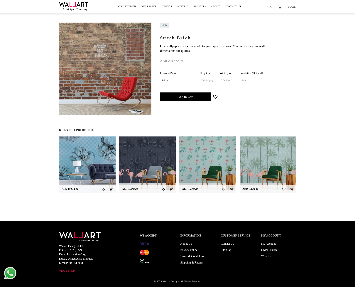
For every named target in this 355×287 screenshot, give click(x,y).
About (215, 6)
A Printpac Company (75, 9)
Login (292, 6)
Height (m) (206, 73)
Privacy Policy (188, 249)
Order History (269, 249)
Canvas (167, 6)
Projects (199, 6)
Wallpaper (149, 6)
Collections (127, 6)
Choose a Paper (168, 73)
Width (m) (225, 73)
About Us (186, 243)
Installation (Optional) (251, 73)
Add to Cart (185, 97)
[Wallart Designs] (73, 4)
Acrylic (182, 6)
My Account (268, 243)
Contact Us (233, 6)
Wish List (266, 256)
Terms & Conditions (192, 256)
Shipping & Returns (192, 262)
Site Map (226, 249)
